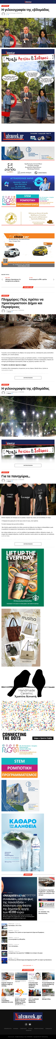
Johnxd (9, 311)
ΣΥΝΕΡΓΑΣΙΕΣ (23, 1028)
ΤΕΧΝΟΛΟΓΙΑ (48, 1028)
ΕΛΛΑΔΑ (30, 1028)
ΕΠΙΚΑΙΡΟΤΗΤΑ (8, 1028)
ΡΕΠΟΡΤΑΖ (28, 1030)
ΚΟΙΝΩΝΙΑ (15, 1028)
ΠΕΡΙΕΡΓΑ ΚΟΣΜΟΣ (39, 1028)
